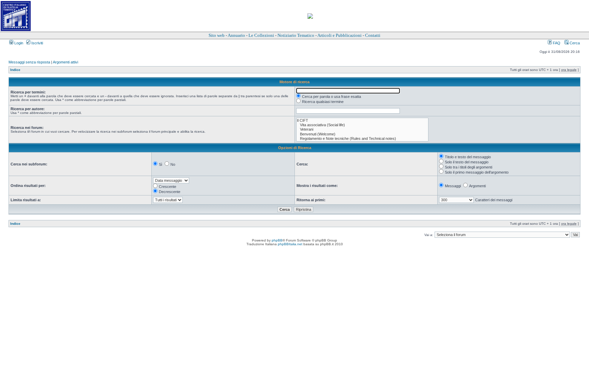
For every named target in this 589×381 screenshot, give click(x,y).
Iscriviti (36, 43)
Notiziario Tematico (295, 35)
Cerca (574, 43)
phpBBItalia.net (290, 244)
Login (18, 43)
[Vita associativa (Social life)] (362, 125)
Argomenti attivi (65, 62)
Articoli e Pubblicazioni (339, 35)
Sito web (217, 35)
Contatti (372, 35)
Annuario (236, 35)
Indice (15, 70)
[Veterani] (362, 129)
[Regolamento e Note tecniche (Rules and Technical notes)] (362, 138)
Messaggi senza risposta (29, 62)
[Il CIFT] (362, 120)
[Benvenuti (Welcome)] (362, 134)
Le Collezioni (261, 35)
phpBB (277, 240)
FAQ (556, 43)
